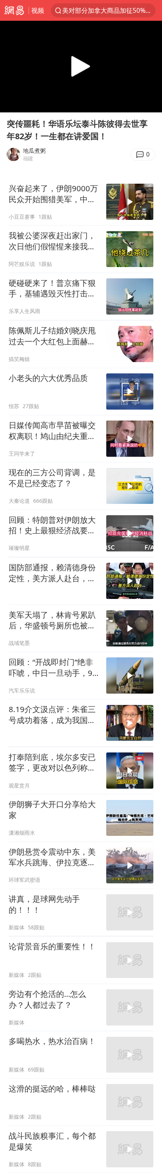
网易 (14, 10)
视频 (37, 10)
